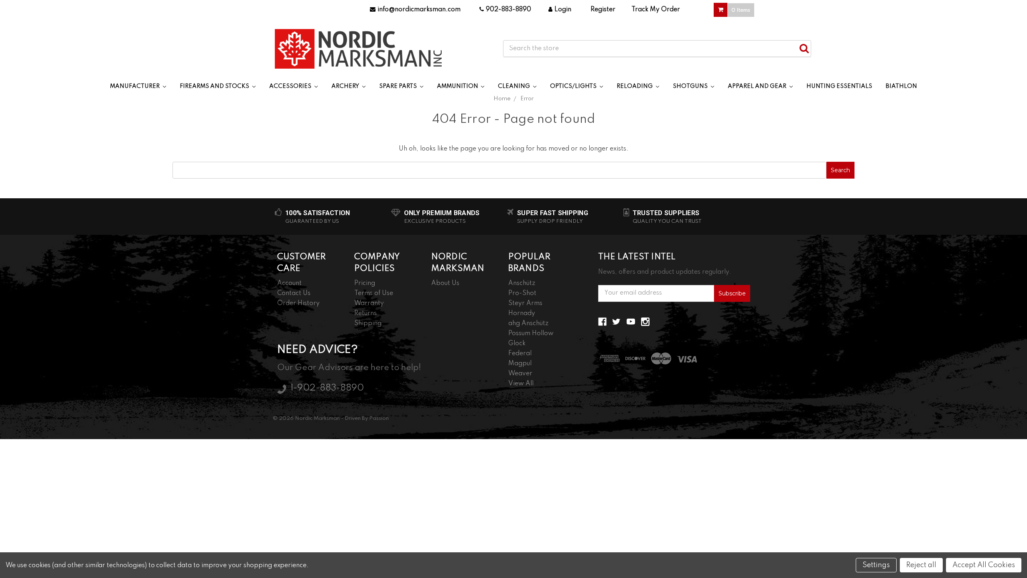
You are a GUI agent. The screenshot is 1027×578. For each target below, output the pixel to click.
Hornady (521, 313)
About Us (445, 283)
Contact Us (294, 293)
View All (521, 384)
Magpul (520, 363)
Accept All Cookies (983, 565)
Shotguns (691, 86)
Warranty (369, 303)
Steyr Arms (525, 303)
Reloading (635, 86)
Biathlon (901, 86)
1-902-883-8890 (327, 388)
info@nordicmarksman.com (419, 9)
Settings (876, 565)
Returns (365, 313)
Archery (345, 86)
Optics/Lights (574, 86)
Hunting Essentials (839, 86)
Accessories (291, 86)
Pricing (364, 283)
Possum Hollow (531, 333)
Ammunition (458, 86)
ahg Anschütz (528, 323)
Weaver (520, 373)
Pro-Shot (522, 293)
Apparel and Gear (758, 86)
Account (289, 283)
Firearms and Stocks (215, 86)
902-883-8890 (508, 9)
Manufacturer (135, 86)
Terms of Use (373, 293)
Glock (517, 343)
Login (562, 9)
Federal (520, 353)
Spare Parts (398, 86)
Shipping (368, 323)
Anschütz (521, 283)
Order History (298, 303)
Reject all (921, 565)
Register (603, 9)
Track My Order (655, 9)
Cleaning (514, 86)
